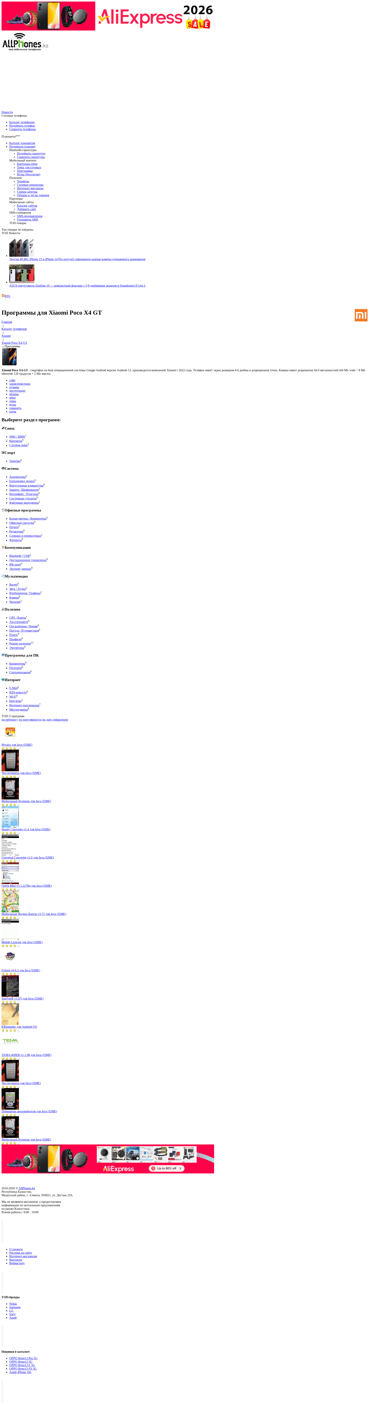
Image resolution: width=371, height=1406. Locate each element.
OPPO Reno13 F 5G (22, 1365)
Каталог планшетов (22, 143)
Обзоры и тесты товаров (33, 195)
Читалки (14, 601)
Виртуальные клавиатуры (26, 485)
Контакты (15, 441)
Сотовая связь (18, 445)
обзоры (14, 394)
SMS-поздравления (29, 216)
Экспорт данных (20, 568)
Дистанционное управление (28, 560)
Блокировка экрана (22, 481)
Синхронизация (19, 672)
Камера (14, 597)
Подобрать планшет (22, 146)
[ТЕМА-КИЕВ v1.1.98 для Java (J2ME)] (10, 1052)
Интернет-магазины (30, 188)
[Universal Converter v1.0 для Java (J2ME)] (10, 854)
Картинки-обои (27, 164)
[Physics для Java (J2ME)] (10, 742)
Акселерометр (18, 622)
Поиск (13, 635)
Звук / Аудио (17, 588)
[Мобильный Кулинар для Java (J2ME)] (10, 798)
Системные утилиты (23, 498)
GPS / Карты (17, 617)
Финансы (15, 540)
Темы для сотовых (29, 167)
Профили (15, 639)
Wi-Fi (12, 696)
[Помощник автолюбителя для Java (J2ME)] (10, 1108)
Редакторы (16, 531)
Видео (13, 584)
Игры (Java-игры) (28, 174)
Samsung (14, 1307)
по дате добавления (55, 719)
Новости (7, 112)
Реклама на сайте (20, 1252)
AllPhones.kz (27, 1188)
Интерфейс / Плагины (23, 494)
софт (12, 380)
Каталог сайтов (27, 205)
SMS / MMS (17, 436)
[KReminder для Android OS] (10, 1024)
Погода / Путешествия (24, 630)
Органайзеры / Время (23, 626)
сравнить (15, 408)
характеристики (19, 383)
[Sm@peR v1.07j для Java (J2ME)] (10, 995)
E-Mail (13, 688)
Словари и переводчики (25, 535)
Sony (12, 1314)
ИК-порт (15, 564)
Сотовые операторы (30, 184)
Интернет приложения (24, 705)
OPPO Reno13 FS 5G (23, 1368)
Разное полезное (20, 643)
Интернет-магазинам (23, 1256)
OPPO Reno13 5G (20, 1361)
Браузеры (15, 701)
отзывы (14, 387)
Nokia (13, 1303)
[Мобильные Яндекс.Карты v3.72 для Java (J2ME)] (10, 911)
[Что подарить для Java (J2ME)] (10, 770)
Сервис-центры (27, 191)
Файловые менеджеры (24, 502)
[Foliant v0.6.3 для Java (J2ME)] (10, 967)
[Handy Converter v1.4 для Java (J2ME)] (10, 826)
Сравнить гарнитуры (31, 157)
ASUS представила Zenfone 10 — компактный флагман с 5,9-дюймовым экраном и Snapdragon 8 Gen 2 (77, 285)
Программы (25, 170)
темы (12, 401)
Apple (13, 1317)
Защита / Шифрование (24, 489)
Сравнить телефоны (22, 129)
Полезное (15, 668)
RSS (7, 296)
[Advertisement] (185, 81)
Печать (14, 527)
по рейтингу (10, 719)
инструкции (17, 390)
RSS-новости (18, 692)
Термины (23, 181)
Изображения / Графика (24, 593)
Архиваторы (17, 476)
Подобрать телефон (22, 125)
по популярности (30, 719)
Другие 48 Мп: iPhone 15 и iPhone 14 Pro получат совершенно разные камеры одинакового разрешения (77, 259)
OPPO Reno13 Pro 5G (23, 1358)
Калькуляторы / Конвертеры (27, 518)
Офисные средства (21, 522)
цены (12, 411)
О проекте (16, 1249)
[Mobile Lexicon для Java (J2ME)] (10, 939)
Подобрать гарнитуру (31, 153)
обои (12, 397)
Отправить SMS (27, 219)
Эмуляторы (16, 648)
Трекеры (14, 461)
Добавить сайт (26, 209)
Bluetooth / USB (19, 555)
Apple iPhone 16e (20, 1372)
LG (11, 1310)
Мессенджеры (18, 709)
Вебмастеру (17, 1263)
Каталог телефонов (22, 122)
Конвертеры (17, 663)
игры (12, 404)
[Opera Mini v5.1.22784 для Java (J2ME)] (10, 883)
